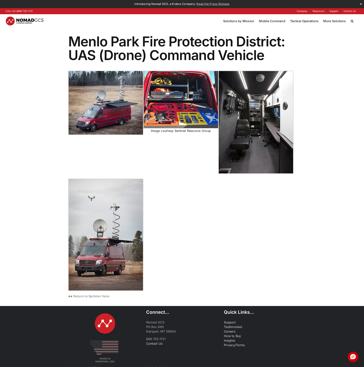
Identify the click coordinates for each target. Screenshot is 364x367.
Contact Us (154, 343)
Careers (229, 331)
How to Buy (232, 336)
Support (230, 322)
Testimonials (233, 327)
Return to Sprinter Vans (91, 296)
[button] (352, 21)
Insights (229, 340)
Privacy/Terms (234, 345)
